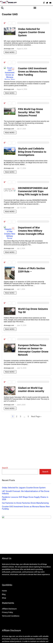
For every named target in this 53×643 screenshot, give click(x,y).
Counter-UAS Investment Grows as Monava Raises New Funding (32, 71)
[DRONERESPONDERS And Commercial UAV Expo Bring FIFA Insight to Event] (9, 188)
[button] (2, 8)
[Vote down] (9, 23)
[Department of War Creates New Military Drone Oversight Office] (9, 227)
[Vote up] (14, 23)
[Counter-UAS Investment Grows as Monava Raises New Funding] (9, 68)
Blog (4, 594)
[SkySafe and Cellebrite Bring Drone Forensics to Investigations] (9, 148)
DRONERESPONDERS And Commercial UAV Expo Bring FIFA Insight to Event (33, 191)
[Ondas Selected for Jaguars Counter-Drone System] (9, 28)
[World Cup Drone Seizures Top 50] (9, 308)
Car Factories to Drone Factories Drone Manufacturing (25, 503)
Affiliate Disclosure (9, 609)
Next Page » (36, 416)
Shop (4, 598)
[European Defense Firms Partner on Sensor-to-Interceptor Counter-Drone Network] (9, 345)
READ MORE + (10, 52)
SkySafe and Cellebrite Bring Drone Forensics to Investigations (32, 152)
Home (4, 591)
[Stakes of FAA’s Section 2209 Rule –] (10, 268)
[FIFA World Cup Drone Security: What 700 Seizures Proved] (9, 109)
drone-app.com (9, 49)
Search (5, 468)
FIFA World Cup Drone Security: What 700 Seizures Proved (30, 112)
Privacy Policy (7, 612)
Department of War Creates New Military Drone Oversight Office (31, 230)
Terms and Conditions (10, 616)
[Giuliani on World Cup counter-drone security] (9, 387)
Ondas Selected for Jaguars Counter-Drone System (31, 32)
